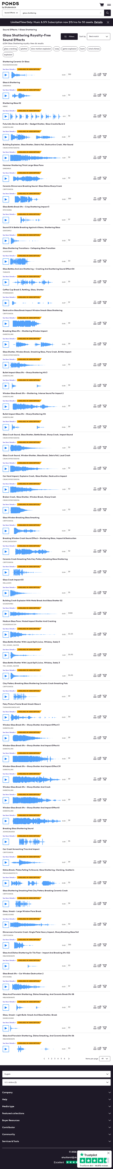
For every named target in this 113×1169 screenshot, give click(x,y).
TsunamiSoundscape (11, 707)
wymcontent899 (10, 541)
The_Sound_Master (11, 645)
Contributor (8, 1127)
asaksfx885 (7, 251)
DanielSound (8, 914)
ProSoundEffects (10, 873)
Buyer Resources (10, 1120)
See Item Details (9, 69)
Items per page (92, 1059)
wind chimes (94, 49)
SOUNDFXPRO (8, 604)
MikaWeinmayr (9, 956)
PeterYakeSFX (8, 293)
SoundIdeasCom (9, 624)
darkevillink (8, 127)
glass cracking (10, 49)
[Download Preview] (95, 75)
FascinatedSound (10, 65)
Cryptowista (8, 189)
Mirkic (5, 106)
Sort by (82, 36)
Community (8, 1134)
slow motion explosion (41, 49)
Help (4, 1099)
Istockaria (7, 210)
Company (7, 1092)
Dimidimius (7, 86)
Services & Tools (10, 1141)
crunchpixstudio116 (11, 148)
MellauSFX (7, 583)
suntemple (7, 231)
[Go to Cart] (101, 5)
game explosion (70, 49)
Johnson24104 (9, 832)
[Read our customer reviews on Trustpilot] (95, 1159)
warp (57, 49)
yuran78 (6, 272)
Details (98, 22)
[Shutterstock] (70, 1157)
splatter (23, 49)
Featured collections (13, 1113)
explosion (8, 55)
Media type (8, 1106)
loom (82, 49)
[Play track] (6, 75)
